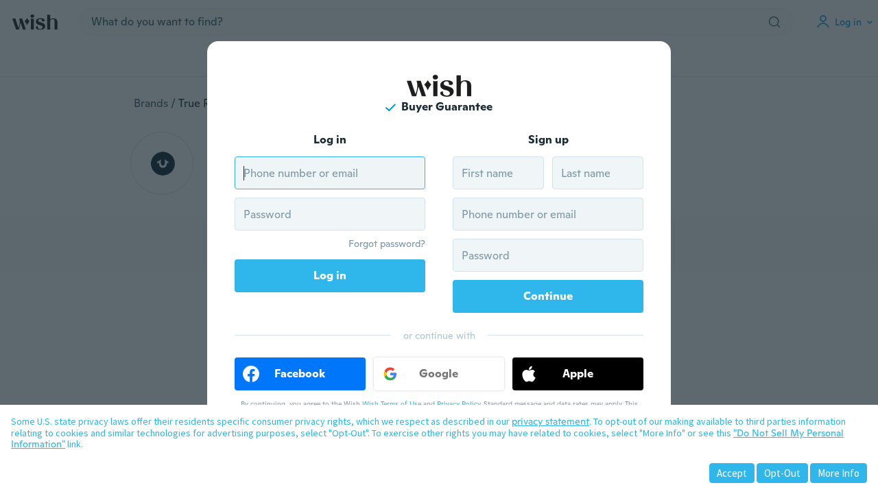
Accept (732, 473)
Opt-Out (782, 473)
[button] (300, 373)
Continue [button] (548, 296)
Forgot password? (386, 243)
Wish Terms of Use (391, 403)
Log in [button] (329, 275)
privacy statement (550, 421)
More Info (838, 473)
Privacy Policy (458, 403)
